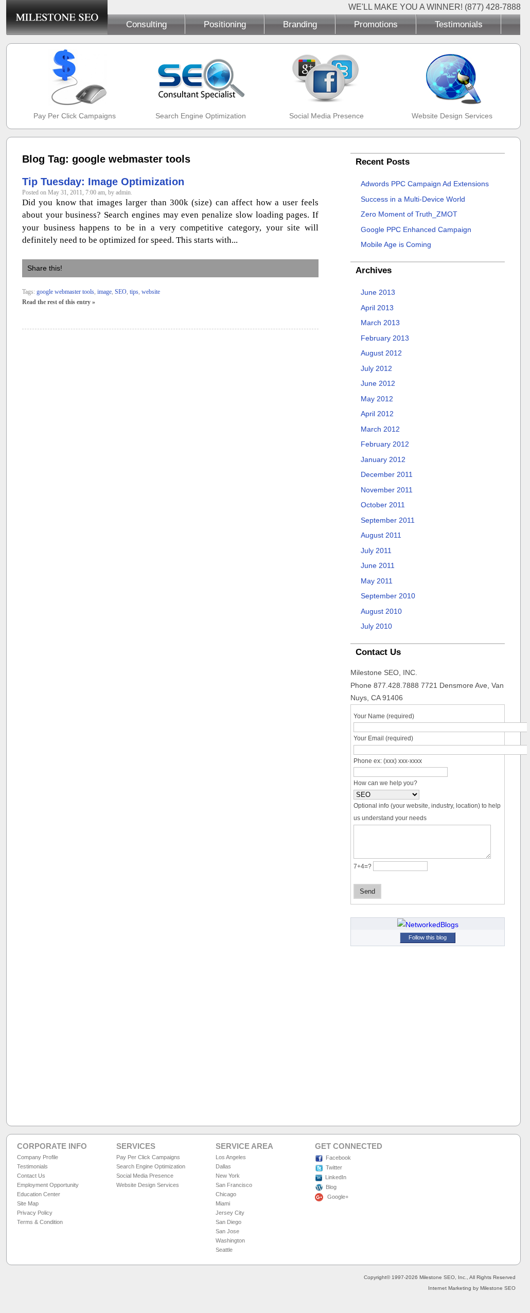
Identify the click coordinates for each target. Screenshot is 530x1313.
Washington (230, 1240)
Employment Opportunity (48, 1185)
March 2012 (380, 429)
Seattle (224, 1250)
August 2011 (381, 535)
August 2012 (381, 353)
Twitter (334, 1167)
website (151, 291)
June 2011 (378, 565)
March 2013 (380, 322)
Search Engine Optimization (200, 116)
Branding (300, 24)
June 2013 (378, 292)
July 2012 (376, 368)
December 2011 (387, 474)
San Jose (227, 1231)
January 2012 (383, 459)
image (104, 291)
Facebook (338, 1158)
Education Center (38, 1194)
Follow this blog (428, 937)
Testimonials (459, 24)
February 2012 (385, 444)
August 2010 (381, 611)
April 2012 (377, 414)
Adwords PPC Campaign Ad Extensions (425, 184)
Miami (223, 1203)
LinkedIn (335, 1177)
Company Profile (37, 1157)
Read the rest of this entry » (58, 302)
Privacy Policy (34, 1213)
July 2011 (376, 550)
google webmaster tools (65, 291)
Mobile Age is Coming (396, 244)
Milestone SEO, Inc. (443, 1277)
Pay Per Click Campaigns (74, 116)
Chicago (226, 1194)
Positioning (225, 24)
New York (228, 1176)
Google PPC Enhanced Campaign (416, 229)
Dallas (223, 1166)
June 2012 (378, 383)
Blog (331, 1187)
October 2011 (383, 505)
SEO (121, 291)
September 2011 (388, 520)
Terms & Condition (40, 1222)
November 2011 (387, 490)
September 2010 (388, 596)
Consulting (146, 24)
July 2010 (376, 626)
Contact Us (31, 1176)
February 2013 (385, 338)
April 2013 (377, 308)
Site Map (28, 1203)
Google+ (337, 1197)
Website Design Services (452, 116)
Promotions (376, 24)
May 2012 (377, 399)
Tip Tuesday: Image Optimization (103, 181)
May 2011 (377, 581)
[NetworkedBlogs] (427, 924)
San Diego (228, 1222)
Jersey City (230, 1213)
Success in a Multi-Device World (413, 199)
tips (134, 291)
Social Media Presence (326, 116)
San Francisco (234, 1185)
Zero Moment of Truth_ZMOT (409, 214)
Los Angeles (231, 1157)
